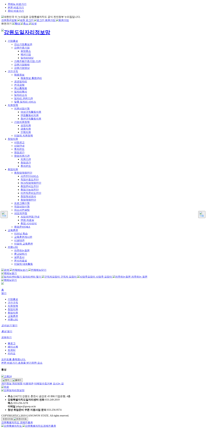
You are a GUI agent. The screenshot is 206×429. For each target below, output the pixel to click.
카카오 (11, 353)
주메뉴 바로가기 (17, 4)
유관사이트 (8, 419)
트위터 (11, 350)
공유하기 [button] (6, 337)
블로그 (11, 343)
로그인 (30, 20)
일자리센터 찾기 (32, 276)
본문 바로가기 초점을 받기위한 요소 (21, 362)
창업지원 (13, 309)
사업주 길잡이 (104, 276)
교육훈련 (13, 316)
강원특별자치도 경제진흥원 (17, 422)
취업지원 (13, 312)
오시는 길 (58, 383)
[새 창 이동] (103, 376)
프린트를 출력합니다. (13, 359)
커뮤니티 (13, 319)
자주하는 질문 (139, 276)
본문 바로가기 (16, 7)
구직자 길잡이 (68, 276)
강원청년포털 (9, 20)
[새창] (12, 425)
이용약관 (28, 383)
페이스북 (13, 346)
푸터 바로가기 (16, 10)
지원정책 (13, 306)
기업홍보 (13, 299)
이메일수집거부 (43, 383)
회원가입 (50, 20)
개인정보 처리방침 (12, 383)
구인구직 (13, 302)
